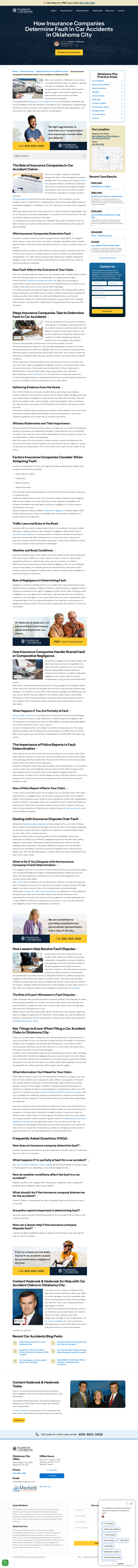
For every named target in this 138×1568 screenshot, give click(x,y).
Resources (109, 11)
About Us (20, 1420)
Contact (121, 11)
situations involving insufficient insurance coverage (60, 1092)
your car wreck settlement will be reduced (34, 1165)
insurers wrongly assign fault (34, 824)
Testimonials (97, 11)
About (53, 11)
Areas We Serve (82, 11)
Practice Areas (66, 11)
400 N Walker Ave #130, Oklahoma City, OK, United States (105, 137)
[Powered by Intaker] (121, 1563)
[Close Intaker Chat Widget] (131, 1503)
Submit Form (107, 311)
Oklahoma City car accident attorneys (43, 101)
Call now (53, 1476)
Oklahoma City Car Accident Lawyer (52, 71)
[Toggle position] (127, 1503)
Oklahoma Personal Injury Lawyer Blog (95, 1557)
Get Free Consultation (70, 52)
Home (15, 71)
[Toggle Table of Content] (83, 156)
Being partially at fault (22, 715)
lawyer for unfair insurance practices (41, 891)
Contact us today (20, 1410)
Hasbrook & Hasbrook (38, 1557)
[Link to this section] (40, 169)
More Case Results (108, 258)
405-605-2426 (87, 3)
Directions (53, 1470)
